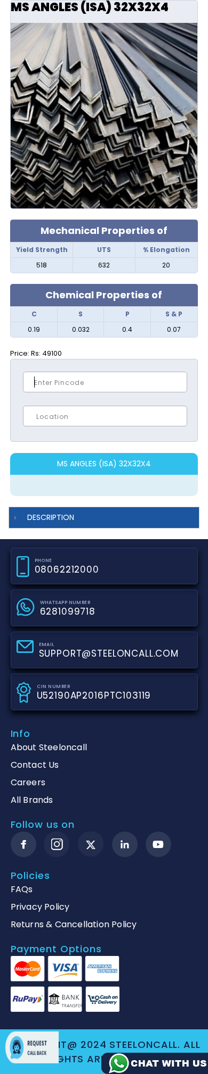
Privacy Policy (40, 907)
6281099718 (68, 611)
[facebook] (23, 844)
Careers (28, 782)
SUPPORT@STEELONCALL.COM (109, 653)
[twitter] (91, 845)
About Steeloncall (49, 747)
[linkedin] (125, 844)
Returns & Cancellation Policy (74, 924)
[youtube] (158, 844)
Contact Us (35, 765)
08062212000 (67, 569)
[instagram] (57, 844)
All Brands (32, 800)
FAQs (22, 889)
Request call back (32, 1047)
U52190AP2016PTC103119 (94, 695)
